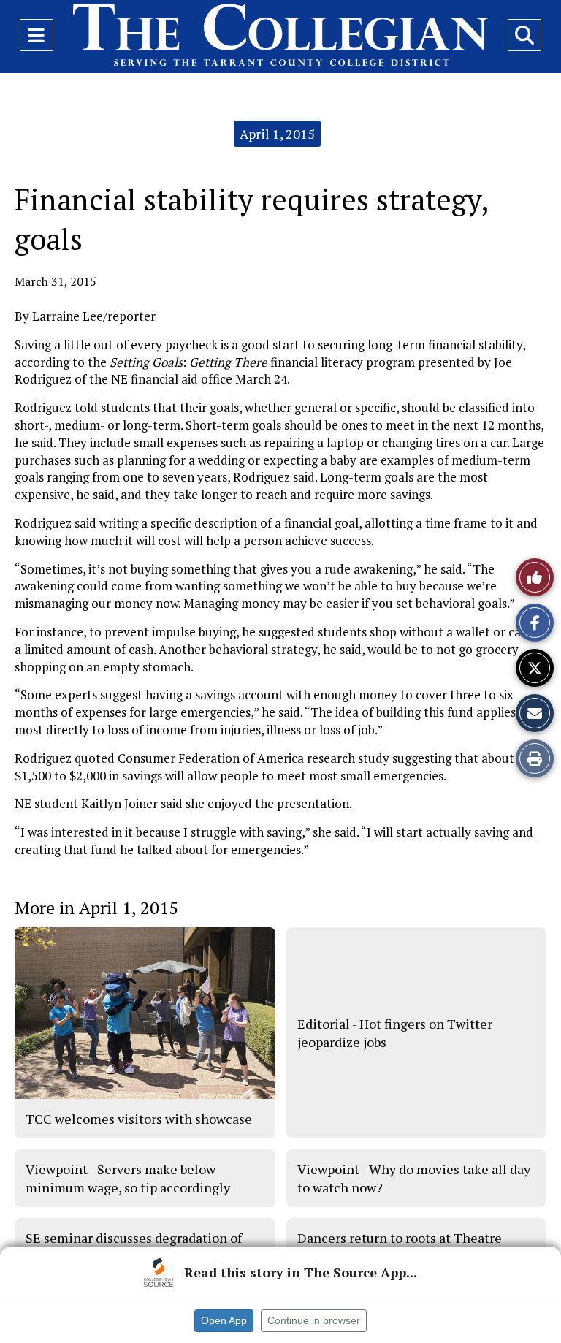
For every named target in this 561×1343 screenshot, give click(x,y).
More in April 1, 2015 (96, 907)
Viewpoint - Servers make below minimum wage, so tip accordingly (128, 1177)
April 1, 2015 (277, 133)
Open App (224, 1320)
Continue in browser (313, 1320)
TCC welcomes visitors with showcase (139, 1118)
